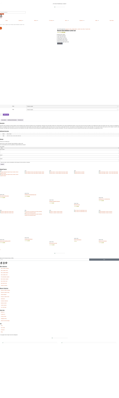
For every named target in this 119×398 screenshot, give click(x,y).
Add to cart (6, 114)
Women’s (81, 20)
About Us (2, 312)
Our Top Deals (3, 307)
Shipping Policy (4, 318)
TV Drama (51, 20)
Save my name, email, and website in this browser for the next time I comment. (15, 162)
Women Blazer (3, 294)
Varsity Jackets (4, 305)
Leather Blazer (74, 29)
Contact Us (3, 314)
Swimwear (3, 298)
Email (1, 158)
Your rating (2, 146)
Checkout (2, 329)
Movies (35, 20)
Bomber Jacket (4, 303)
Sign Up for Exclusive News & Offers (7, 258)
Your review (2, 149)
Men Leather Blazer (4, 272)
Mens (4, 24)
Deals (6, 20)
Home (1, 24)
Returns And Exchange (5, 320)
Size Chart (3, 327)
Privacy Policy (3, 316)
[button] (1, 3)
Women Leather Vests (5, 296)
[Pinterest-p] (6, 263)
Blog (2, 331)
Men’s (66, 20)
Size (13, 109)
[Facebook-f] (1, 263)
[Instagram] (4, 263)
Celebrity (20, 20)
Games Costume (4, 285)
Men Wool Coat (4, 283)
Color (13, 106)
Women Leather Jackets (5, 290)
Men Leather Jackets (5, 268)
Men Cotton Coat (4, 281)
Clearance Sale (68, 29)
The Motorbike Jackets (5, 276)
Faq (1, 325)
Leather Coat (7, 24)
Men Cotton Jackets (4, 279)
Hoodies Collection (4, 300)
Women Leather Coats (5, 292)
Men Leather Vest (4, 274)
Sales (96, 20)
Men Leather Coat (4, 270)
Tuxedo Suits (87, 29)
